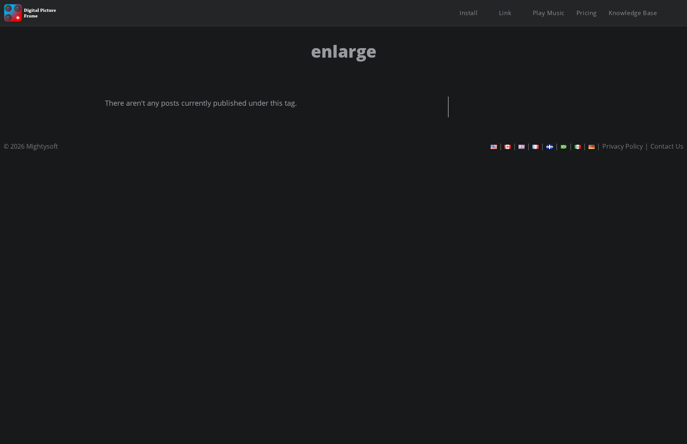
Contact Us (666, 146)
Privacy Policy (622, 146)
